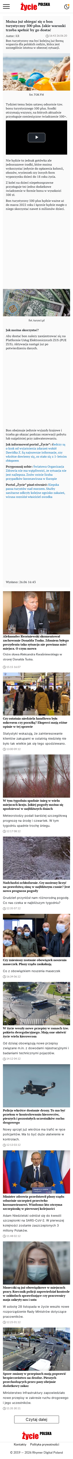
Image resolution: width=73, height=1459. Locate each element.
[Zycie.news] (35, 7)
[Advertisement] (36, 249)
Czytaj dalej (36, 1419)
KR (17, 36)
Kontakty (20, 1444)
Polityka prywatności (44, 1444)
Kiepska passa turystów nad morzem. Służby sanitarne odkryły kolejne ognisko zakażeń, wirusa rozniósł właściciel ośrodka (35, 490)
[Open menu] (6, 6)
